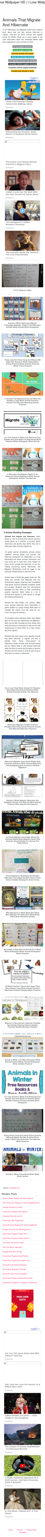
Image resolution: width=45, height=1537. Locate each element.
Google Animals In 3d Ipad (12, 1207)
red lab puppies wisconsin (22, 46)
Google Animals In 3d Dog (12, 1251)
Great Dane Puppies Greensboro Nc (16, 1260)
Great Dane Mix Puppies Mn (13, 1220)
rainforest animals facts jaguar (22, 53)
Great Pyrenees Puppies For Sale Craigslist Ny (20, 1225)
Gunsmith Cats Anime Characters (15, 1273)
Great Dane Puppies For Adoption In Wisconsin (20, 1282)
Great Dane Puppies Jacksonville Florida (17, 1278)
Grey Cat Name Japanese (12, 1247)
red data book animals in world (22, 71)
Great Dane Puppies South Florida (15, 1256)
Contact (19, 1530)
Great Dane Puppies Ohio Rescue (15, 1211)
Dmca (11, 1530)
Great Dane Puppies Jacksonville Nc (16, 1238)
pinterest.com (15, 1188)
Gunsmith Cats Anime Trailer (13, 1242)
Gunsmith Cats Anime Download (14, 1265)
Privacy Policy (31, 1530)
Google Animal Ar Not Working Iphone (17, 1229)
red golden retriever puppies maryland (22, 64)
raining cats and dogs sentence (22, 57)
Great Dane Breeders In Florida (14, 1269)
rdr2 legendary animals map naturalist (22, 60)
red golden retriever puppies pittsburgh (22, 67)
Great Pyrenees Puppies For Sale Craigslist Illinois (21, 1203)
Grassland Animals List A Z (12, 1216)
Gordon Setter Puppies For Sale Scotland (18, 1198)
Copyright (22, 1532)
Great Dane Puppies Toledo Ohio (15, 1234)
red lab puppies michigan (22, 50)
